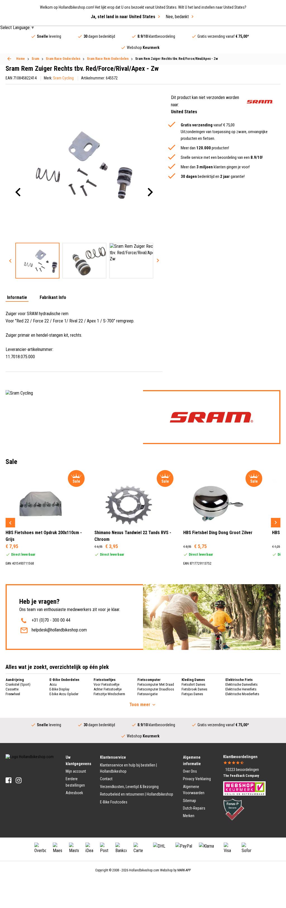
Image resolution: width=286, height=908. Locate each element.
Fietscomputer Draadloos (155, 689)
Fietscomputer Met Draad (155, 684)
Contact (106, 779)
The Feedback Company (241, 776)
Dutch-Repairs (194, 808)
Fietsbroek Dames (194, 689)
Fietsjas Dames (192, 694)
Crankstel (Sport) (18, 684)
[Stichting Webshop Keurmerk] (244, 788)
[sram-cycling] (260, 102)
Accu (53, 684)
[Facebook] (8, 780)
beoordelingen (242, 769)
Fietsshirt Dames (193, 684)
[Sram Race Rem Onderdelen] (9, 59)
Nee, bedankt (177, 16)
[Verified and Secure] (233, 809)
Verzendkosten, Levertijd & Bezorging (129, 786)
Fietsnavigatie (147, 694)
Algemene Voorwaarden (193, 789)
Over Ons (190, 771)
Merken (188, 815)
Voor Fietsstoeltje (106, 684)
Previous (10, 260)
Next (158, 260)
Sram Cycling (63, 78)
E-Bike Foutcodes (113, 802)
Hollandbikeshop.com (144, 870)
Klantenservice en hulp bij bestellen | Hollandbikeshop (128, 768)
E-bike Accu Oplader (63, 694)
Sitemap (189, 800)
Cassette (12, 689)
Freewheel (13, 694)
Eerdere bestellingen (75, 782)
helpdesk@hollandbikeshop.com (59, 630)
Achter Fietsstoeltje (107, 689)
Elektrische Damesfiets (241, 684)
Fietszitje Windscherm (109, 694)
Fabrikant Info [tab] (53, 297)
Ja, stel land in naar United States (123, 16)
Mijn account (76, 771)
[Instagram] (19, 780)
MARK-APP (184, 870)
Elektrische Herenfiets (240, 689)
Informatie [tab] (17, 297)
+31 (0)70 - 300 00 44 (51, 620)
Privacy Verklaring (197, 779)
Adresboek (74, 793)
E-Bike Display (59, 689)
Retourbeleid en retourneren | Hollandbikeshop (136, 794)
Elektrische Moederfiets (242, 694)
